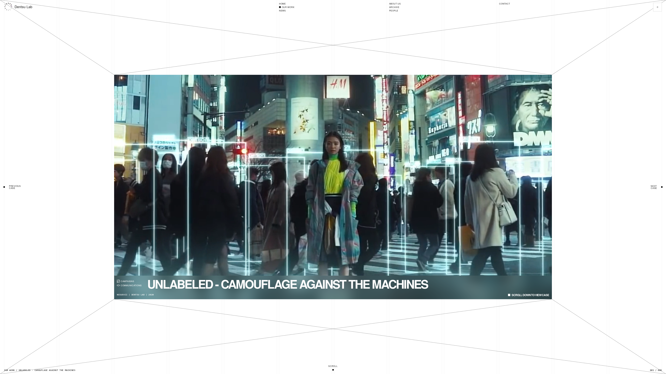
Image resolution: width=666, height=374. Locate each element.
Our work (9, 370)
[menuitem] (332, 3)
